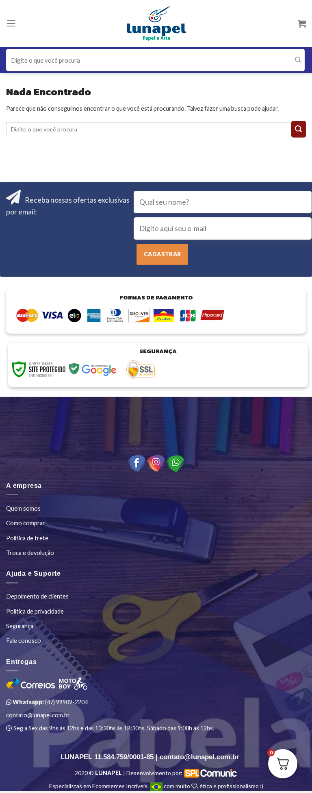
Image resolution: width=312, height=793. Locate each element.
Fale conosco (23, 640)
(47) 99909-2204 (49, 702)
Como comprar (25, 523)
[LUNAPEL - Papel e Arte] (156, 23)
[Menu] (11, 23)
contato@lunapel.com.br (38, 715)
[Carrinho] (302, 24)
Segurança (19, 626)
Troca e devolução (30, 552)
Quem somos (23, 508)
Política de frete (27, 538)
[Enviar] (298, 60)
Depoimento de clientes (37, 596)
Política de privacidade (35, 611)
